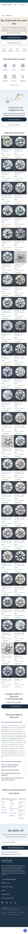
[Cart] (22, 5)
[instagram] (15, 902)
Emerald (3, 810)
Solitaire (12, 803)
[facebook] (2, 902)
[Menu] (26, 5)
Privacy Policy (4, 912)
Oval (2, 804)
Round (3, 802)
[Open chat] (25, 930)
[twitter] (11, 902)
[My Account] (19, 5)
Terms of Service (21, 912)
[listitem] (14, 879)
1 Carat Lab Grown (21, 802)
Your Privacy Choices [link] (12, 912)
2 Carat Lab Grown (21, 806)
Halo (11, 806)
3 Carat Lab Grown (21, 810)
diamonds (5, 727)
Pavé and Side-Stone (14, 809)
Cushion (3, 807)
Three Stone (13, 813)
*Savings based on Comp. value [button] (13, 914)
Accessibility (4, 914)
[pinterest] (6, 902)
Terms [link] (19, 854)
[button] (14, 722)
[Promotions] (15, 5)
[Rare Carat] (6, 5)
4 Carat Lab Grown (21, 814)
